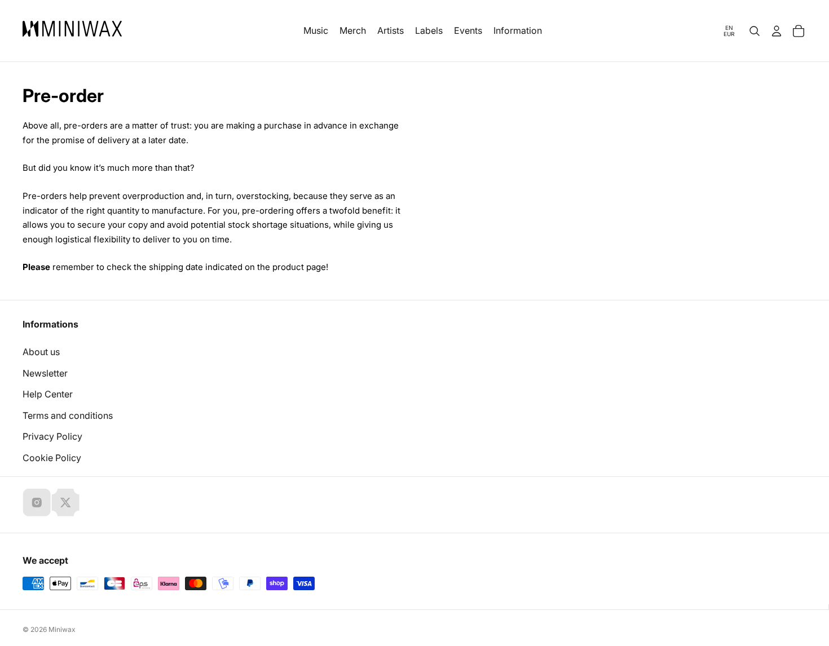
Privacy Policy (52, 436)
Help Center (48, 394)
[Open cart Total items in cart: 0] (798, 31)
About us (41, 351)
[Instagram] (37, 502)
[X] (65, 502)
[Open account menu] (776, 31)
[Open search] (754, 31)
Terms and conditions (68, 415)
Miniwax (62, 629)
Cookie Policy (52, 457)
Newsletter (45, 373)
